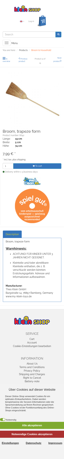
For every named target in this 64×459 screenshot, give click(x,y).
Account (32, 342)
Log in (31, 21)
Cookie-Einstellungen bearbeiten (32, 346)
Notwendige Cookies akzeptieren (32, 434)
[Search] (58, 34)
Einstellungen (10, 442)
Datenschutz (33, 442)
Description (12, 234)
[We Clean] (32, 180)
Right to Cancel (32, 377)
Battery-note (32, 381)
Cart (32, 339)
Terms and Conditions (32, 367)
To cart (38, 166)
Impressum (55, 442)
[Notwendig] (2, 419)
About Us (32, 363)
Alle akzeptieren (32, 425)
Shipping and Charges (32, 374)
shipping (21, 159)
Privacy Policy (32, 370)
